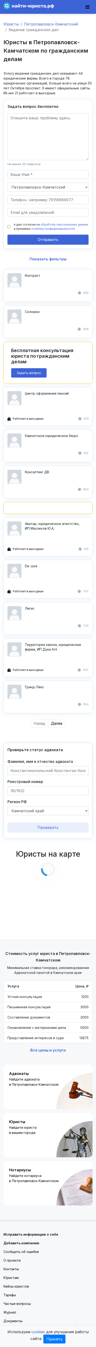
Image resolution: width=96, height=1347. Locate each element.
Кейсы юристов (16, 1286)
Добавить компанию (21, 1243)
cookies (38, 1331)
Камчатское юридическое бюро (51, 436)
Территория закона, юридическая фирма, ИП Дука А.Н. (53, 647)
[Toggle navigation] (87, 7)
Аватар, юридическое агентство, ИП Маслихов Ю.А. (52, 526)
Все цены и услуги (48, 1050)
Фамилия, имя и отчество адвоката (40, 761)
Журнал (9, 1312)
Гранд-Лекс (34, 687)
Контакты (11, 1269)
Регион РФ (17, 801)
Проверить (48, 827)
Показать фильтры (48, 259)
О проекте (12, 1260)
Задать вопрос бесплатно (32, 106)
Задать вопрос (29, 373)
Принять (54, 1339)
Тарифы (9, 1295)
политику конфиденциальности (53, 228)
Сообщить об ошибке (21, 1252)
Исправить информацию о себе (30, 1234)
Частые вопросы (17, 1304)
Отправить (48, 239)
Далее (56, 723)
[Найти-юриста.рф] (28, 5)
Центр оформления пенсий (47, 393)
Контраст (32, 275)
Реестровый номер (25, 781)
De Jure (31, 566)
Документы (12, 1321)
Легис (29, 608)
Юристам (11, 1278)
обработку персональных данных (64, 224)
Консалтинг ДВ (37, 472)
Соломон (32, 312)
